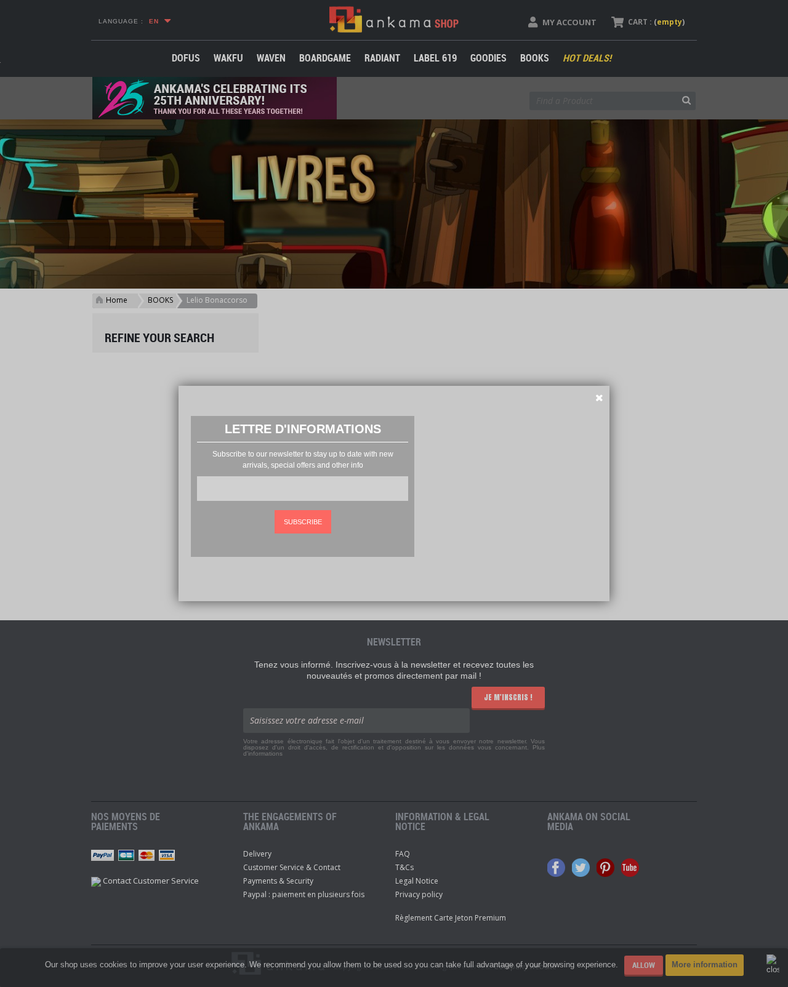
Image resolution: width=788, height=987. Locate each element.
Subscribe (303, 521)
